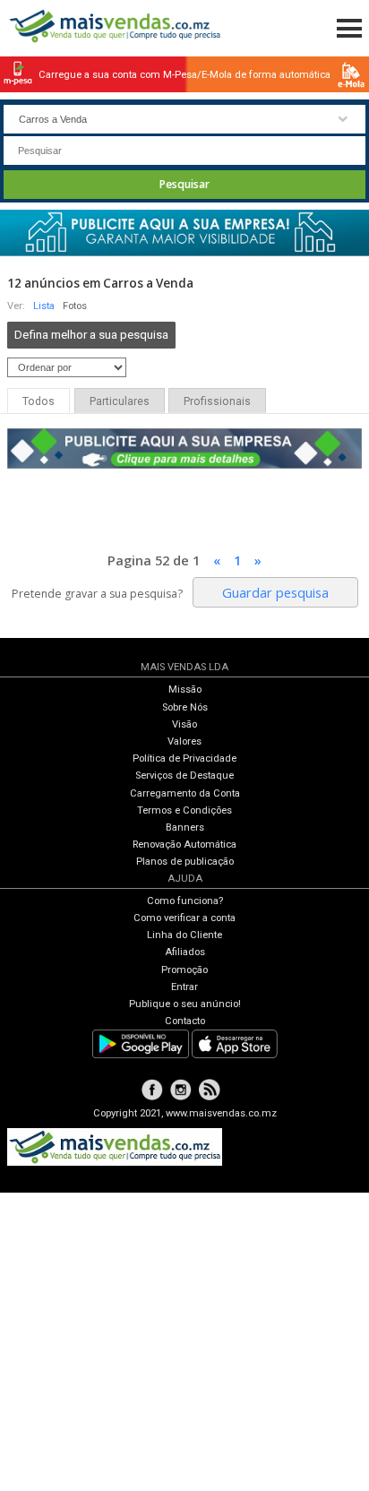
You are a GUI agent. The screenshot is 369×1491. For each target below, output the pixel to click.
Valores (184, 741)
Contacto (185, 1021)
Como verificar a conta (184, 918)
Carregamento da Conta (185, 793)
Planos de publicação (185, 861)
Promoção (184, 970)
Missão (185, 689)
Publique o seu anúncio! (185, 1004)
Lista (44, 306)
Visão (184, 724)
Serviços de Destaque (184, 775)
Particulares (120, 401)
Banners (185, 827)
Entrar (184, 987)
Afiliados (185, 952)
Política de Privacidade (184, 758)
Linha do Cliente (184, 935)
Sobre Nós (185, 707)
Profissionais (217, 401)
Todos (38, 401)
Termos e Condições (184, 810)
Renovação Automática (184, 844)
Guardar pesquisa (275, 592)
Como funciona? (185, 901)
